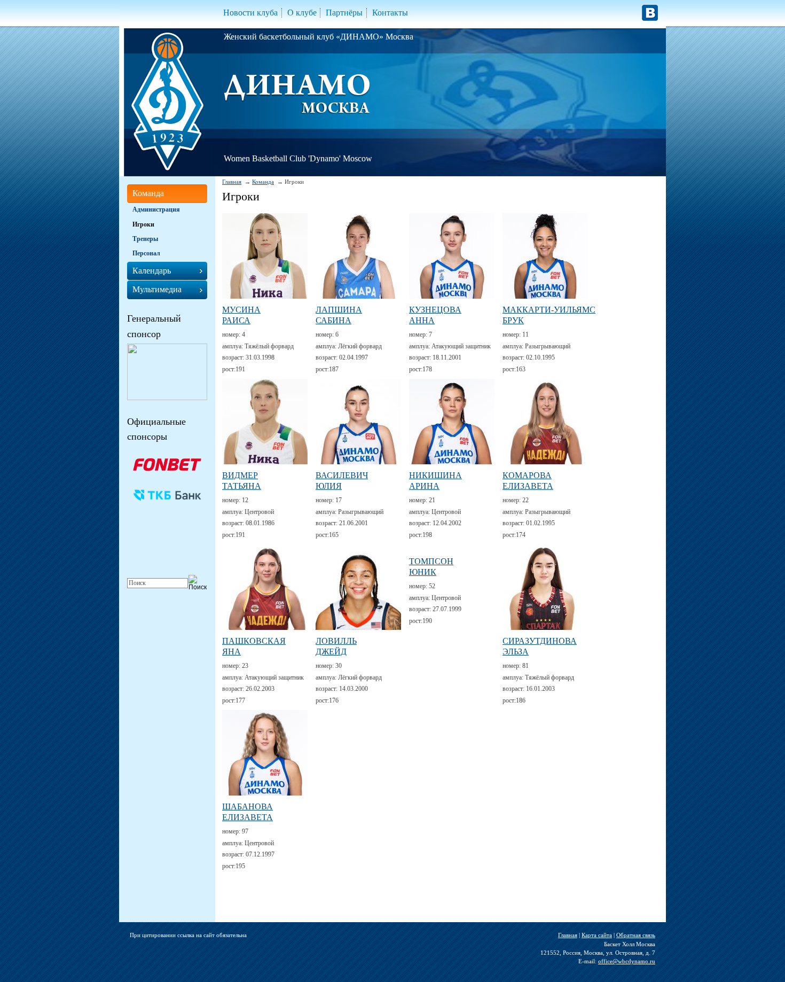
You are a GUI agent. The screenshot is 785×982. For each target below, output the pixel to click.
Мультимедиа (157, 289)
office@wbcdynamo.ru (626, 961)
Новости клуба (250, 12)
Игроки (143, 224)
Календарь (151, 270)
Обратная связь (635, 935)
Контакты (390, 12)
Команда (263, 181)
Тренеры (145, 239)
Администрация (156, 209)
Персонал (146, 253)
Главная (231, 181)
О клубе (302, 12)
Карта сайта (597, 935)
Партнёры (344, 12)
